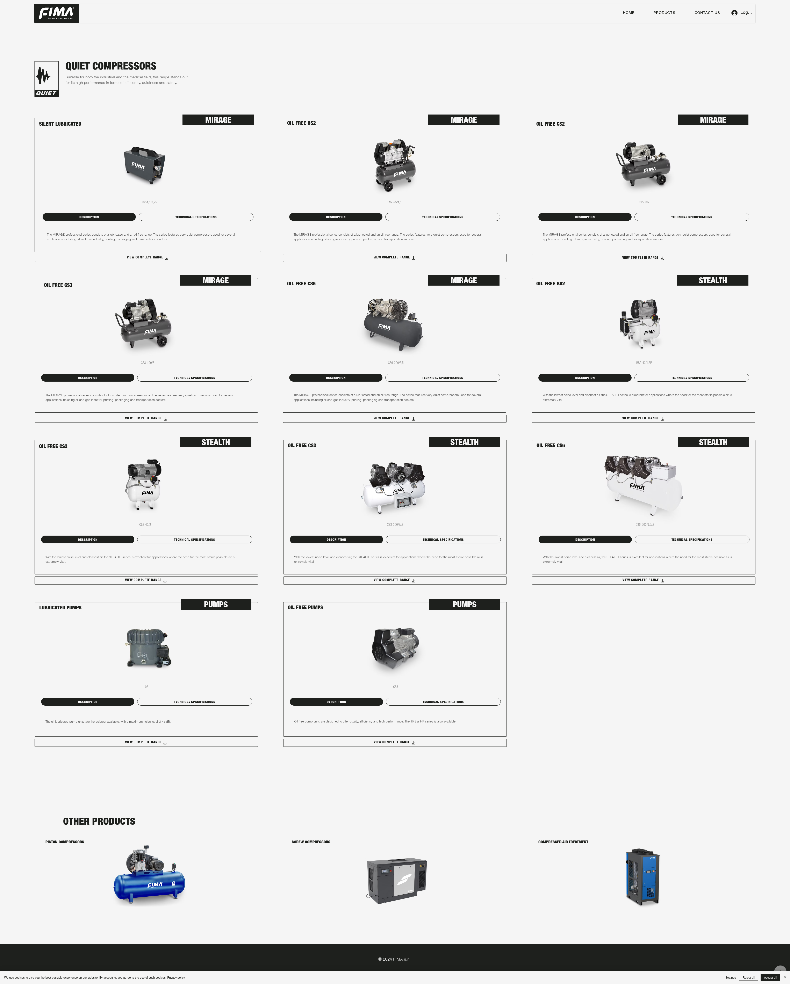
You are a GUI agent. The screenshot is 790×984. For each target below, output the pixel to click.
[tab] (89, 217)
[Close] (785, 977)
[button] (664, 13)
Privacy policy (176, 977)
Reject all (749, 977)
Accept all (770, 977)
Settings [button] (730, 977)
